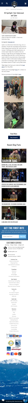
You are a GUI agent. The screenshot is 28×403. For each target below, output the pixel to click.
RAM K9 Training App (14, 318)
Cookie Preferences (14, 331)
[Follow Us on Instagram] (8, 354)
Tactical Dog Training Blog (14, 281)
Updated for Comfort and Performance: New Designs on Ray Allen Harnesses (14, 185)
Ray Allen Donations (14, 294)
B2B (14, 291)
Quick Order (14, 302)
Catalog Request (14, 320)
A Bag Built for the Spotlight (10, 222)
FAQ (14, 312)
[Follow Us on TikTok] (20, 354)
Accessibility (14, 329)
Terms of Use (14, 325)
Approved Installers (14, 321)
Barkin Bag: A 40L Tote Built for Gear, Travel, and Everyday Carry (12, 166)
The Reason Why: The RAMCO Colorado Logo (13, 204)
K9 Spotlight (14, 274)
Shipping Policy (14, 263)
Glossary (14, 316)
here (16, 69)
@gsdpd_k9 (11, 42)
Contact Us (14, 266)
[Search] (7, 3)
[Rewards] (25, 400)
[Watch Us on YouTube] (16, 354)
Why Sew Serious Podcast (14, 286)
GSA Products (14, 306)
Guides (14, 314)
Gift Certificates (14, 300)
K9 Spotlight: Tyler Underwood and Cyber (14, 14)
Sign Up (22, 236)
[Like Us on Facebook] (12, 354)
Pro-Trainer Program (14, 292)
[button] (3, 400)
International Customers (14, 264)
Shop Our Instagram (14, 284)
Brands (14, 304)
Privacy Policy (14, 327)
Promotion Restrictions (14, 276)
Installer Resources (14, 323)
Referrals (14, 296)
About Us (14, 310)
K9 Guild (14, 273)
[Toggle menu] (2, 3)
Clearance (14, 271)
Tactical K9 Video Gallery (14, 282)
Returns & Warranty (14, 261)
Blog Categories (14, 137)
